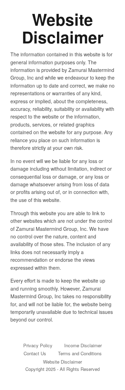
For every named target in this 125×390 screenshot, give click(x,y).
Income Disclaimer (83, 345)
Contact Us (35, 353)
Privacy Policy (37, 345)
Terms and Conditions (80, 353)
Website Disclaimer (62, 361)
